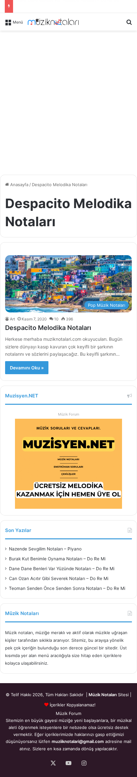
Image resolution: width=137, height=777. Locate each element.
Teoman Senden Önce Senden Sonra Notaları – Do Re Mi (67, 588)
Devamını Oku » (27, 367)
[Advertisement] (68, 101)
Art (12, 319)
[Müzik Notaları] (53, 22)
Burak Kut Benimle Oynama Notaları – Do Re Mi (57, 558)
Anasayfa (18, 184)
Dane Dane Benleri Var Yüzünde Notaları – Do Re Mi (61, 568)
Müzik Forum (68, 414)
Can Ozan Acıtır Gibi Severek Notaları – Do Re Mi (64, 7)
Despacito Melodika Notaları (48, 328)
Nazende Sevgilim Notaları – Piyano (45, 548)
